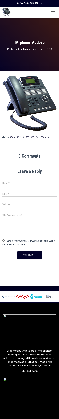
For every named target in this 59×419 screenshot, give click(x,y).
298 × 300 (24, 137)
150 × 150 (14, 137)
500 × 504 (45, 137)
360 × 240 (35, 137)
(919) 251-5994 (36, 3)
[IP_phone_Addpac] (29, 103)
